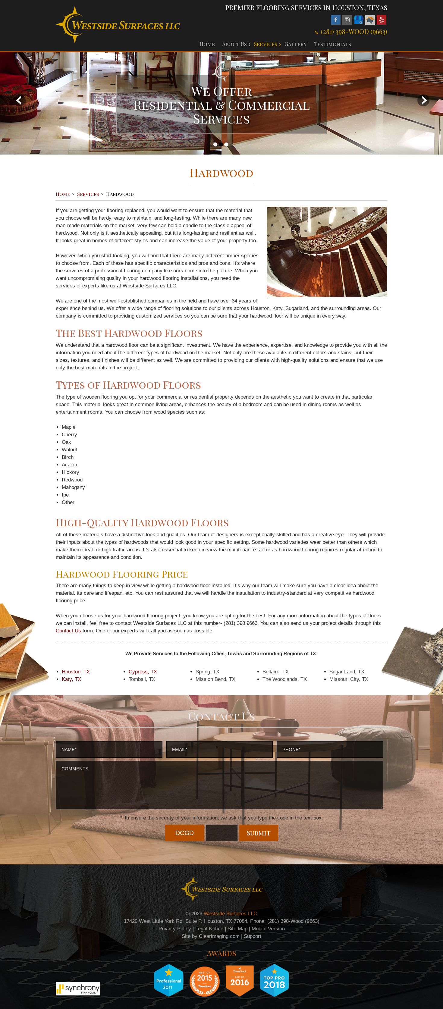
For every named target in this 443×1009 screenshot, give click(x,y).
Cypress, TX (143, 672)
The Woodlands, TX (284, 679)
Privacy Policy (175, 929)
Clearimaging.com (219, 936)
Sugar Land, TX (346, 672)
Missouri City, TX (348, 679)
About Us (234, 44)
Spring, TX (207, 672)
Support (252, 936)
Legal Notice (209, 929)
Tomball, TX (142, 679)
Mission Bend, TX (215, 679)
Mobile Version (268, 929)
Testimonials (332, 44)
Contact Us (68, 631)
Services (265, 44)
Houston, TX (76, 672)
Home (207, 44)
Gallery (295, 44)
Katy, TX (71, 679)
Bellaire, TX (275, 672)
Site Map (237, 929)
